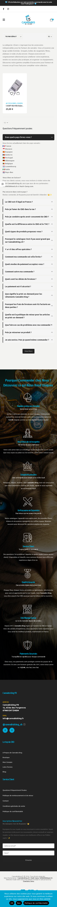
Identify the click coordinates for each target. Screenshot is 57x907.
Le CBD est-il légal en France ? (19, 202)
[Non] (53, 898)
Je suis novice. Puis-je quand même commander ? (27, 340)
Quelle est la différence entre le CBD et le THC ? (27, 224)
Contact (6, 801)
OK (12, 903)
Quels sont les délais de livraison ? (20, 279)
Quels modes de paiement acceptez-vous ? (24, 264)
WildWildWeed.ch (46, 878)
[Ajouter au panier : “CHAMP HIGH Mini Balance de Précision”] (18, 93)
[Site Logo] (28, 19)
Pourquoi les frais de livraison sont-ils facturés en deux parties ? (27, 305)
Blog (4, 772)
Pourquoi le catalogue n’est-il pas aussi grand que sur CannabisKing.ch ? (27, 240)
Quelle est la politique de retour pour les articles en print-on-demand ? (27, 316)
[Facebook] (3, 9)
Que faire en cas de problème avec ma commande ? (28, 325)
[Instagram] (8, 9)
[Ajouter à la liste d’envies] (11, 93)
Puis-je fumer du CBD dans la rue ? (20, 209)
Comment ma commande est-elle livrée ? (23, 257)
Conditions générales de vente (14, 806)
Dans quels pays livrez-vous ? (18, 137)
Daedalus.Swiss (28, 881)
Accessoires (11, 103)
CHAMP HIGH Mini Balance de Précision (19, 106)
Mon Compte (7, 762)
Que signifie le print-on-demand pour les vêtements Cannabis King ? (23, 295)
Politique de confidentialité (13, 811)
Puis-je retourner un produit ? (18, 332)
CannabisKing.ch (23, 878)
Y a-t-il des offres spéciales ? (18, 249)
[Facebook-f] (5, 730)
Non (19, 903)
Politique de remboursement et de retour (18, 795)
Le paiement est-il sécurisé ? (18, 286)
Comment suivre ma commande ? (19, 272)
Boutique (6, 757)
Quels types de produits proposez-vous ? (23, 231)
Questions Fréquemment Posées (15, 790)
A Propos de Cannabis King (12, 752)
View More (28, 351)
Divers (20, 103)
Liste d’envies (7, 767)
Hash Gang (35, 878)
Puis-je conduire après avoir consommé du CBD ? (27, 217)
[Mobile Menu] (4, 19)
